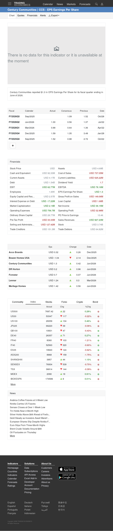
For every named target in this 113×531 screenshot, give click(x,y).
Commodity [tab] (17, 301)
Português (13, 509)
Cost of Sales (64, 173)
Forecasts (12, 482)
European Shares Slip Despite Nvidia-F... (30, 421)
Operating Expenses (20, 210)
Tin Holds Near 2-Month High (24, 410)
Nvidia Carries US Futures (23, 403)
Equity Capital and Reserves (22, 196)
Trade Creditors (17, 229)
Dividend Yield (65, 182)
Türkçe (44, 506)
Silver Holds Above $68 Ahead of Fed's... (30, 414)
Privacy (45, 485)
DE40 (13, 335)
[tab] (54, 15)
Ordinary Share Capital (21, 215)
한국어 (61, 509)
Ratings (11, 485)
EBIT (12, 187)
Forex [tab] (64, 301)
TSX (13, 369)
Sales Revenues (66, 219)
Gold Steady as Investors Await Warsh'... (29, 418)
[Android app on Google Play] (67, 477)
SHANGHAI (16, 359)
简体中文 (62, 502)
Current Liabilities (66, 177)
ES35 (13, 349)
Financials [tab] (32, 15)
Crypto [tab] (79, 301)
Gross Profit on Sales (68, 196)
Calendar (12, 478)
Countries (12, 471)
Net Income (63, 205)
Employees (15, 191)
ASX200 (15, 354)
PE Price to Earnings (68, 215)
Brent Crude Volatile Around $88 (26, 428)
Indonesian (29, 513)
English (11, 502)
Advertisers (46, 478)
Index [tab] (33, 301)
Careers (45, 471)
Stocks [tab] (48, 301)
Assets (61, 168)
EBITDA (62, 187)
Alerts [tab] (43, 15)
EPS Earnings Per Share (70, 191)
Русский (45, 502)
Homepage (13, 467)
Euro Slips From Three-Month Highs (27, 425)
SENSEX (15, 364)
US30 (13, 316)
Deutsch (28, 502)
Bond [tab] (95, 301)
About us (45, 482)
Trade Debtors (65, 229)
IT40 (13, 345)
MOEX (14, 374)
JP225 (14, 325)
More (13, 384)
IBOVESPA (16, 378)
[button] (101, 4)
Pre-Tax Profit (16, 219)
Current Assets (17, 177)
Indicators (12, 475)
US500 (14, 311)
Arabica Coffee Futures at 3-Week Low (29, 400)
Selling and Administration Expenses (22, 224)
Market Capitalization (20, 205)
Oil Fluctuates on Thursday (23, 432)
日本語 (61, 506)
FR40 (13, 340)
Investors (45, 475)
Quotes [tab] (20, 15)
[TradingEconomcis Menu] (10, 3)
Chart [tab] (11, 15)
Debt (12, 182)
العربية (44, 509)
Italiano (28, 506)
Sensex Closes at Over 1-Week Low (27, 407)
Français (12, 513)
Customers (46, 467)
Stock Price (15, 168)
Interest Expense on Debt (22, 201)
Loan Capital (64, 201)
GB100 (14, 330)
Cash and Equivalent (20, 173)
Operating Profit (65, 210)
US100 (14, 321)
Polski (27, 509)
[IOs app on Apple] (67, 469)
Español (12, 506)
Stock (61, 224)
